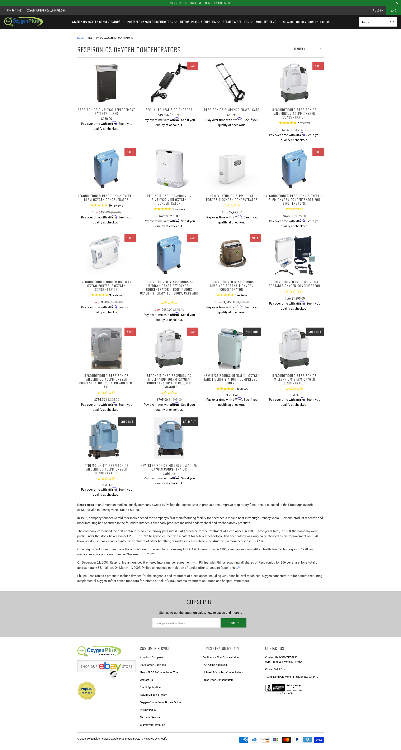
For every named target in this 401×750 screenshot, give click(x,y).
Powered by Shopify (155, 738)
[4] (242, 567)
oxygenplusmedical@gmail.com (46, 10)
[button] (98, 22)
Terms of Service (150, 717)
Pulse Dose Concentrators (218, 679)
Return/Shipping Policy (153, 694)
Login (380, 10)
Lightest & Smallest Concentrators (223, 672)
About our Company (151, 657)
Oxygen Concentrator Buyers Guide (160, 702)
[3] (239, 567)
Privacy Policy (148, 709)
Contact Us (146, 679)
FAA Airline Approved (215, 664)
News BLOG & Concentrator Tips (159, 672)
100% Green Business (153, 664)
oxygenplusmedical (97, 738)
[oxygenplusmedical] (23, 22)
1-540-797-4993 (13, 10)
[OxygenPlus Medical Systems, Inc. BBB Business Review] (285, 694)
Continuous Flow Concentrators (221, 657)
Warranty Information (152, 724)
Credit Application (150, 687)
